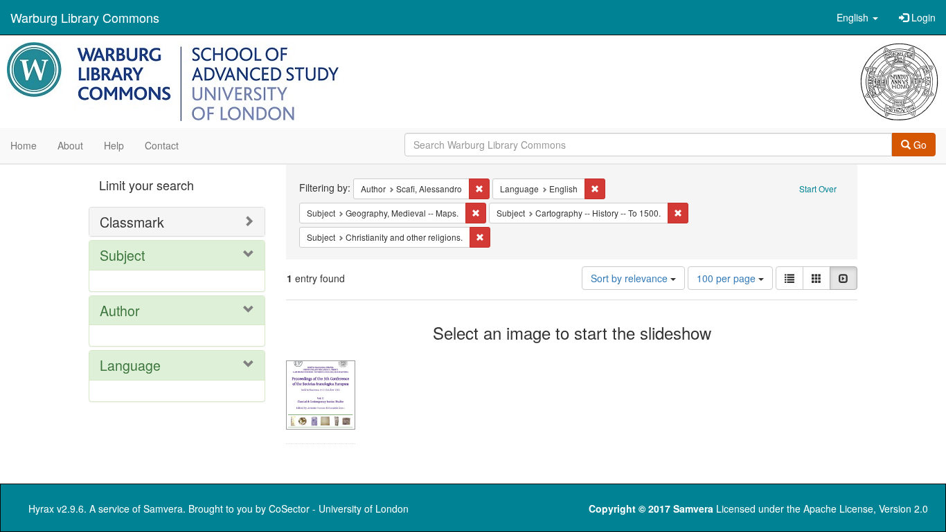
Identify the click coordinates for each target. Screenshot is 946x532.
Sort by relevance (630, 278)
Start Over (818, 188)
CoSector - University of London (339, 508)
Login (922, 17)
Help (114, 145)
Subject (122, 255)
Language (130, 365)
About (70, 145)
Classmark (132, 222)
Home (23, 145)
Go (919, 145)
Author (120, 310)
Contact (162, 145)
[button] (857, 17)
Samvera (163, 508)
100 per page (727, 278)
